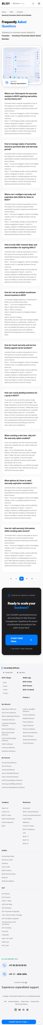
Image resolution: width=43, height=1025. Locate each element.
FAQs (11, 12)
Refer (3, 826)
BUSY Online (27, 682)
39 (27, 579)
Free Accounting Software (32, 815)
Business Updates (8, 881)
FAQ (24, 833)
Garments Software (8, 751)
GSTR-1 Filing (6, 901)
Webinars (26, 822)
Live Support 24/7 (11, 959)
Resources (27, 802)
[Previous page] (6, 579)
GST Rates (5, 924)
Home (4, 12)
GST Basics (6, 894)
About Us (5, 808)
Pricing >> (26, 697)
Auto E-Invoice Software (10, 777)
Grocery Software (29, 715)
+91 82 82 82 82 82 (17, 965)
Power (5, 690)
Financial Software (8, 770)
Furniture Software (8, 747)
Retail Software (28, 736)
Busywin (5, 877)
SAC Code (5, 945)
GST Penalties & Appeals (10, 918)
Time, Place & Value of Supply (12, 915)
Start (5, 683)
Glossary (5, 863)
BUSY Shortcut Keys (9, 874)
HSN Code (5, 942)
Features (20, 12)
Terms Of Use (25, 1001)
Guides (4, 850)
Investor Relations (13, 1001)
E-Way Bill (5, 935)
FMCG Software (7, 744)
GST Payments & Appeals (10, 911)
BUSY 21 (26, 843)
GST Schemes (6, 908)
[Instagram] (27, 1010)
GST (3, 888)
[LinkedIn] (15, 1010)
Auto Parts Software (9, 713)
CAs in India (6, 867)
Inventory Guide (7, 860)
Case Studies (27, 819)
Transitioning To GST (9, 922)
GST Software (6, 766)
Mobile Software (28, 718)
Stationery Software (30, 740)
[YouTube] (19, 1010)
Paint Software (28, 722)
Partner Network (7, 822)
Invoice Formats (28, 826)
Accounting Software (11, 668)
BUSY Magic (6, 678)
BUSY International (8, 819)
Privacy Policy (35, 1001)
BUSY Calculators (29, 829)
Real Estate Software (30, 732)
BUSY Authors (6, 870)
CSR (5, 1001)
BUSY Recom (27, 686)
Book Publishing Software (11, 716)
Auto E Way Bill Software (10, 773)
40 (32, 579)
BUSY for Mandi (28, 690)
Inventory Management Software (13, 787)
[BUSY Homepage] (13, 3)
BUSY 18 (26, 840)
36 (11, 579)
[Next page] (37, 579)
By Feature (6, 758)
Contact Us (5, 812)
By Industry (6, 704)
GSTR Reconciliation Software (12, 780)
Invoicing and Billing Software (12, 784)
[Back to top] (39, 1022)
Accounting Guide (8, 856)
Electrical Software (8, 729)
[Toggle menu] (39, 3)
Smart (5, 686)
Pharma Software (29, 729)
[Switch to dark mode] (33, 3)
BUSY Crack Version (21, 1004)
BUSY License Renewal (30, 812)
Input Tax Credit (7, 938)
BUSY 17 (26, 836)
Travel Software (28, 743)
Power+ (5, 693)
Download (26, 808)
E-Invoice (5, 931)
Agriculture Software (9, 709)
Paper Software (28, 725)
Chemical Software (8, 720)
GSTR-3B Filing (7, 904)
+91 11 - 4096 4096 (18, 974)
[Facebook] (23, 1010)
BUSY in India (6, 815)
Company (5, 802)
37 (16, 579)
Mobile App (27, 678)
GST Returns (6, 897)
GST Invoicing (6, 928)
